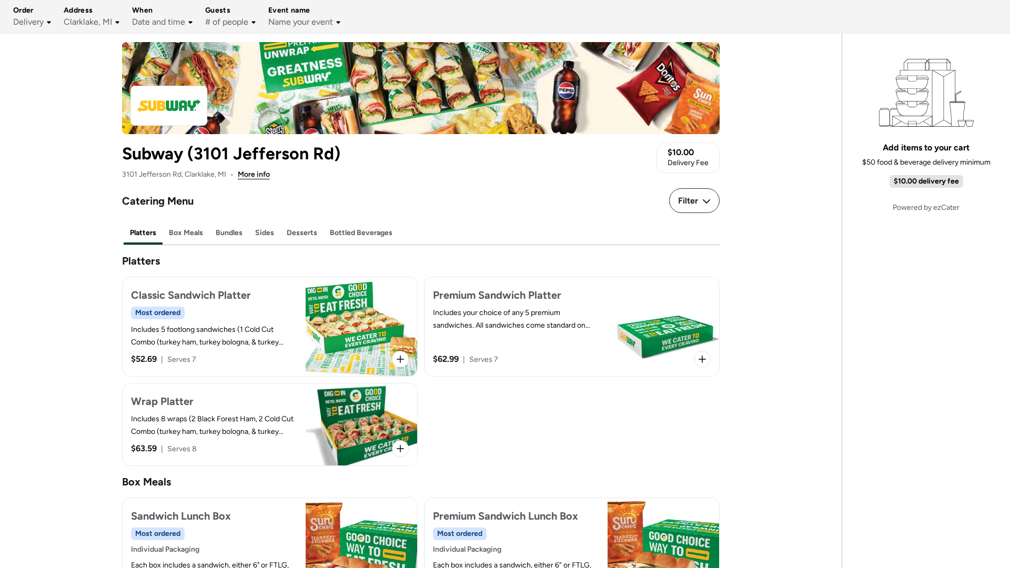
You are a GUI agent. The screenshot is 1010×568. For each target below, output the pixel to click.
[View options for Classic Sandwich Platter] (400, 359)
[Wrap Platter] (270, 424)
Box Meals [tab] (186, 232)
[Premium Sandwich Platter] (572, 326)
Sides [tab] (264, 232)
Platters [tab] (143, 232)
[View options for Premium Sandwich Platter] (702, 359)
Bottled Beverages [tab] (361, 232)
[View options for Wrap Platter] (400, 448)
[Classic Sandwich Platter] (270, 326)
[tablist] (421, 233)
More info (254, 174)
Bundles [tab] (229, 232)
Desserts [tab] (302, 232)
